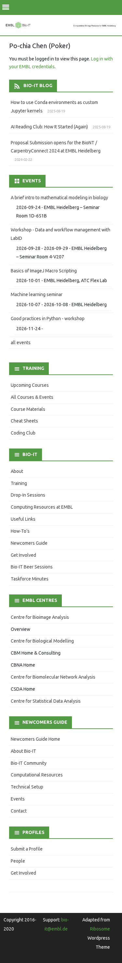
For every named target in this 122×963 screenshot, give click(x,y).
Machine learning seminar (36, 294)
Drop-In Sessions (28, 495)
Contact (19, 810)
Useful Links (23, 519)
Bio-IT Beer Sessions (32, 566)
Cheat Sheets (24, 420)
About (17, 471)
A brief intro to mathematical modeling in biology (59, 197)
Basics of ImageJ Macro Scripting (44, 270)
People (18, 861)
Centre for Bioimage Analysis (40, 617)
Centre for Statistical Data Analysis (46, 701)
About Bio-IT (23, 751)
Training (19, 483)
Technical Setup (27, 786)
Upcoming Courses (30, 385)
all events (21, 342)
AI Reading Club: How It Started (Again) (49, 126)
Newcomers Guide (29, 543)
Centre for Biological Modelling (42, 641)
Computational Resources (37, 774)
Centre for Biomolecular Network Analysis (53, 677)
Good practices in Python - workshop (48, 318)
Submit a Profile (27, 849)
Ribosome (100, 928)
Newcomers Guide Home (35, 739)
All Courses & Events (32, 397)
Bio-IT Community (29, 763)
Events (18, 798)
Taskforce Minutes (29, 578)
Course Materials (28, 409)
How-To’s (20, 531)
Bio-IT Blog (37, 85)
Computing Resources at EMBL (42, 507)
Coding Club (23, 433)
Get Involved (23, 555)
